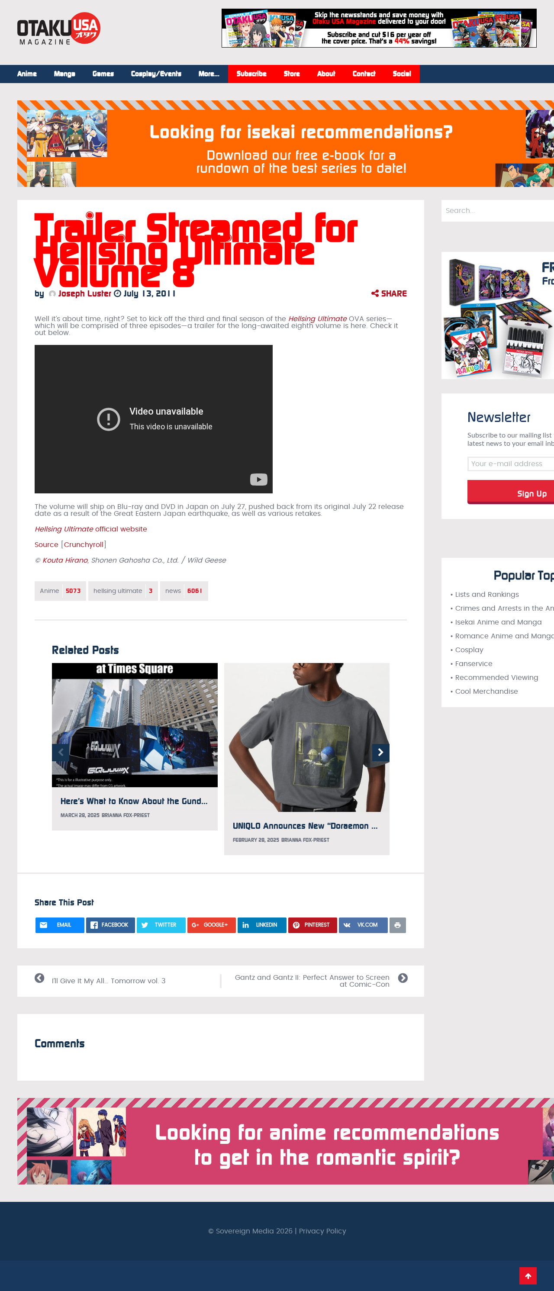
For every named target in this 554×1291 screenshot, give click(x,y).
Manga (64, 74)
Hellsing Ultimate (317, 319)
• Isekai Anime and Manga (496, 622)
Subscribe (252, 74)
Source (46, 544)
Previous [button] (60, 752)
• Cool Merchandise (484, 691)
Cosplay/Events (156, 74)
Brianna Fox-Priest (126, 815)
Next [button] (381, 752)
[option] (135, 747)
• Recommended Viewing (494, 677)
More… (209, 74)
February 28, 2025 (256, 840)
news (184, 591)
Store (292, 74)
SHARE (393, 293)
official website (91, 529)
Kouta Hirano (64, 560)
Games (103, 74)
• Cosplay (466, 650)
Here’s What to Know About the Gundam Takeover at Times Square (187, 801)
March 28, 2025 (80, 815)
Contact (364, 74)
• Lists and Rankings (484, 594)
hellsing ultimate (123, 591)
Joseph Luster (83, 293)
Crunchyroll (83, 544)
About (326, 74)
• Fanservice (471, 663)
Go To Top (528, 1276)
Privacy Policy (322, 1231)
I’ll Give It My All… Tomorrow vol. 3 (108, 981)
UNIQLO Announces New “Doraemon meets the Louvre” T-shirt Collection (369, 826)
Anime (27, 74)
